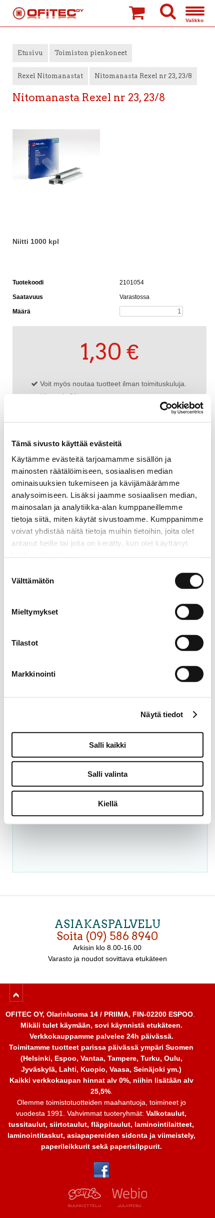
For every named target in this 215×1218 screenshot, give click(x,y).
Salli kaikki (107, 744)
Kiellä (108, 803)
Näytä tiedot (161, 714)
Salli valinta (108, 774)
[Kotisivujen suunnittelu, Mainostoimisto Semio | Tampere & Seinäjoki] (88, 1204)
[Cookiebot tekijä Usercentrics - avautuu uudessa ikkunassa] (160, 408)
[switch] (189, 611)
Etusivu (30, 53)
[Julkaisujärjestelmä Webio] (127, 1204)
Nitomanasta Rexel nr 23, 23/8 (143, 76)
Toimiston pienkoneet (90, 53)
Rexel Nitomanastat (50, 76)
